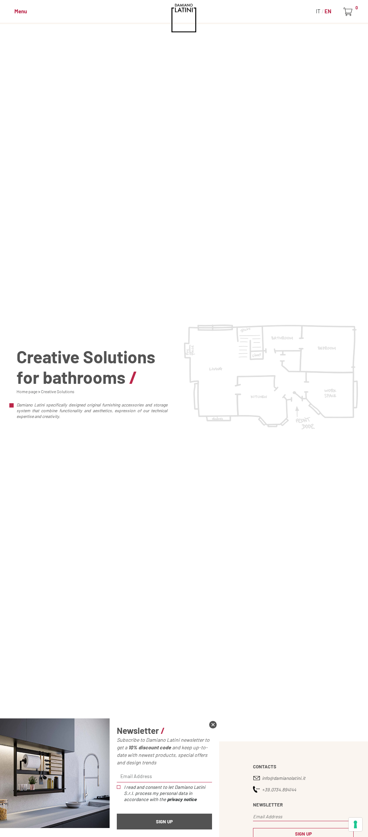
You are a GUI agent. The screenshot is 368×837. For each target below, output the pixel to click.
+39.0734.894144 (279, 789)
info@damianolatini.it (283, 778)
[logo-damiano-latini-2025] (184, 18)
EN (328, 11)
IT (319, 11)
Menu (20, 11)
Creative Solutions (57, 391)
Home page (27, 391)
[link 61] (213, 724)
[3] (355, 824)
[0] (349, 12)
